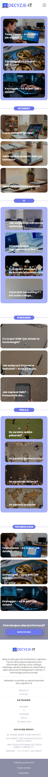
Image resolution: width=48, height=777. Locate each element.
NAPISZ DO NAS (24, 632)
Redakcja (24, 690)
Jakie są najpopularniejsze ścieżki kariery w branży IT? (24, 746)
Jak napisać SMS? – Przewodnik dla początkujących (15, 393)
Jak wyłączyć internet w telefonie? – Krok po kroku (19, 367)
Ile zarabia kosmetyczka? (26, 458)
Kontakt (24, 694)
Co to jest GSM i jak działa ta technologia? (20, 340)
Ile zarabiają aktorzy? (23, 481)
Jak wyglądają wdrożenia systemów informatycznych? (26, 224)
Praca (24, 410)
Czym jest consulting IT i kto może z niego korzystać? (25, 293)
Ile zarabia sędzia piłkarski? (20, 433)
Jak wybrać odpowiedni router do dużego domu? (24, 739)
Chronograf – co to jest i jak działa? (20, 63)
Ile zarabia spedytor (22, 504)
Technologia (24, 527)
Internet (24, 108)
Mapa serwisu (24, 767)
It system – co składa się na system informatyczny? (27, 270)
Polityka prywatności (24, 762)
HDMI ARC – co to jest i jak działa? (24, 750)
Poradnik (24, 317)
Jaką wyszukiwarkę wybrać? (21, 186)
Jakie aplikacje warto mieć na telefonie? (22, 157)
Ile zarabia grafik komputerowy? (24, 734)
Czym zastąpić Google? (18, 132)
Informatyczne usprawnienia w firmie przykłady (23, 247)
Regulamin (24, 772)
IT (24, 201)
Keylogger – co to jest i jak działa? (22, 90)
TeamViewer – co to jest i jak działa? (21, 35)
